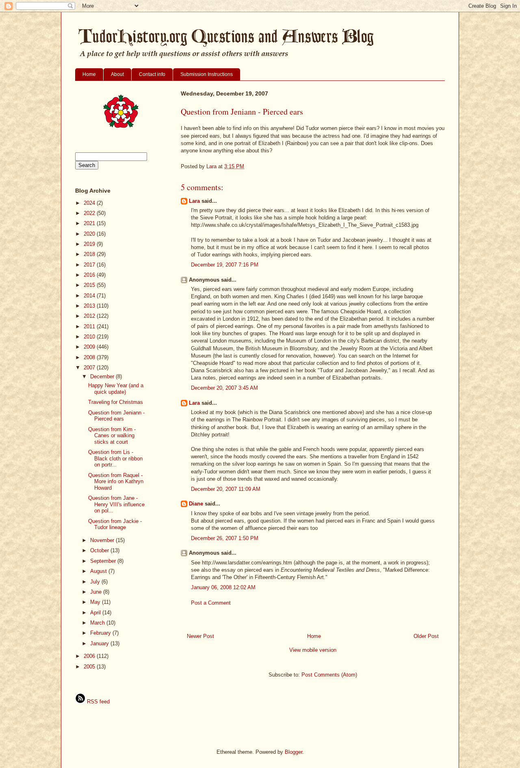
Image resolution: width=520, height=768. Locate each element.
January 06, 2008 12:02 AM (223, 587)
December (103, 376)
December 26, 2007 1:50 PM (224, 538)
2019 (90, 244)
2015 (90, 285)
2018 (90, 254)
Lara (194, 201)
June (96, 592)
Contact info (152, 74)
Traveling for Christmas (115, 402)
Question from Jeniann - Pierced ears (116, 416)
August (99, 571)
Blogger (293, 752)
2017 (90, 265)
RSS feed (97, 702)
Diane (196, 504)
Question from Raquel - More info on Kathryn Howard (115, 481)
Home (89, 74)
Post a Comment (211, 603)
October (100, 550)
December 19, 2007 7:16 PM (224, 265)
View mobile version (312, 650)
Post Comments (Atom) (329, 675)
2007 (90, 367)
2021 (90, 223)
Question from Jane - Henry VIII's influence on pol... (116, 504)
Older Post (426, 636)
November (103, 540)
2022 (90, 213)
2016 (90, 275)
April (96, 613)
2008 (90, 357)
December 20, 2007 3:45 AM (224, 388)
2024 (90, 203)
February (101, 633)
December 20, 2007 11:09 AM (225, 489)
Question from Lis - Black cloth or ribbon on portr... (115, 458)
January (100, 643)
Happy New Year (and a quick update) (115, 388)
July (96, 582)
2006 (90, 656)
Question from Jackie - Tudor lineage (115, 524)
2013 (90, 306)
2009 (90, 347)
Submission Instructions (206, 74)
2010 (90, 337)
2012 (90, 316)
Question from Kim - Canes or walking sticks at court (112, 435)
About (117, 74)
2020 (90, 234)
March (98, 623)
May (96, 602)
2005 (90, 667)
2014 (90, 296)
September (103, 561)
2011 (90, 326)
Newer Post (200, 636)
